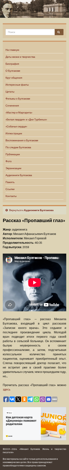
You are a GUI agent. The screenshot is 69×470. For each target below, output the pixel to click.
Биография (12, 63)
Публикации (13, 154)
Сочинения (12, 105)
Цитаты (10, 91)
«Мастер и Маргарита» (19, 112)
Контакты (11, 196)
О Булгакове (13, 70)
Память (10, 182)
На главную (12, 49)
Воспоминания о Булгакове (22, 140)
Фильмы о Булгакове (18, 98)
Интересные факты (17, 84)
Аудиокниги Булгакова (19, 175)
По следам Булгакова (18, 147)
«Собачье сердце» (16, 126)
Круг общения (14, 77)
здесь (6, 389)
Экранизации (13, 168)
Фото (9, 161)
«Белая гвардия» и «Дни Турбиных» (26, 119)
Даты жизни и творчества (20, 56)
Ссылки (10, 189)
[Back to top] (60, 461)
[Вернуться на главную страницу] (34, 9)
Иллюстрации (14, 133)
